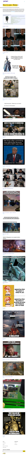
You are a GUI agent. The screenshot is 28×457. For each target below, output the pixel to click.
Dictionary (16, 444)
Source (3, 53)
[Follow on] (3, 453)
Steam (3, 444)
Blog (3, 441)
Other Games (4, 447)
